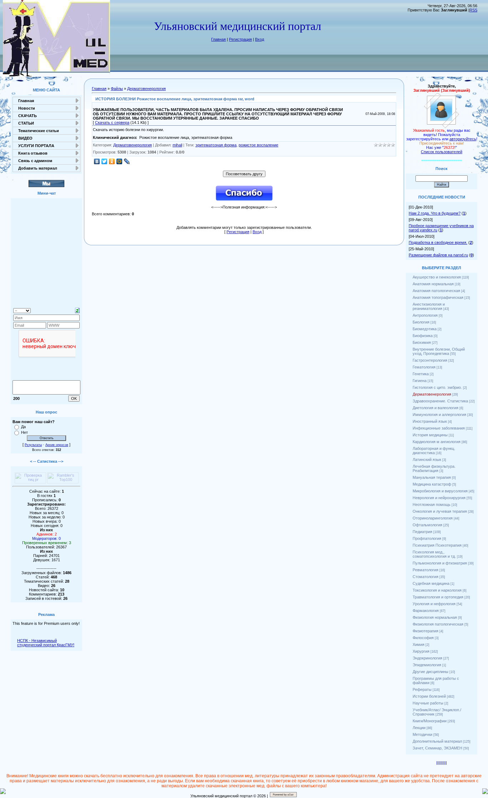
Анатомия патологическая (436, 290)
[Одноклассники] (112, 161)
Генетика (421, 374)
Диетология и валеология (435, 408)
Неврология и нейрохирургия (439, 498)
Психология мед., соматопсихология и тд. (434, 554)
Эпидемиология (427, 665)
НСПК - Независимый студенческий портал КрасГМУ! (45, 642)
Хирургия (421, 651)
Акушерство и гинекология (437, 277)
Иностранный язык (430, 421)
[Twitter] (104, 161)
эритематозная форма (215, 145)
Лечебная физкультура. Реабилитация (434, 468)
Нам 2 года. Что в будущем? (434, 213)
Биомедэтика (425, 329)
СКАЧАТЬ (27, 116)
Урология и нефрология (434, 604)
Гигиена (420, 380)
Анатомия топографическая (438, 297)
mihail (177, 145)
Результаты (33, 445)
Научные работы (428, 703)
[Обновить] (77, 310)
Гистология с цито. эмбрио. (437, 387)
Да (23, 427)
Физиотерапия (425, 631)
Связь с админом (35, 161)
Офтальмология (427, 525)
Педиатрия (422, 532)
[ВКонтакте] (97, 161)
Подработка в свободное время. (438, 242)
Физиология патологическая (438, 624)
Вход (259, 39)
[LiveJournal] (127, 161)
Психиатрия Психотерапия (437, 545)
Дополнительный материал (437, 741)
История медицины (430, 435)
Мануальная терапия (432, 477)
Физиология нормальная (435, 617)
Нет (24, 432)
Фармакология (426, 610)
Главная (218, 39)
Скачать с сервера (112, 122)
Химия (418, 644)
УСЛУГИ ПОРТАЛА (36, 146)
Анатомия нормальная (433, 284)
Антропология (425, 315)
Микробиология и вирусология (440, 491)
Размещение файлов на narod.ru (438, 255)
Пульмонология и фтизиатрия (440, 563)
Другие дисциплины (430, 671)
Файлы (117, 88)
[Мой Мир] (119, 161)
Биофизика (423, 335)
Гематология (424, 367)
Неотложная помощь (431, 504)
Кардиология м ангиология (436, 442)
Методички (422, 734)
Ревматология (425, 570)
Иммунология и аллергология (439, 414)
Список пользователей (441, 152)
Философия (423, 638)
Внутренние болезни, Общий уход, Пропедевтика (439, 351)
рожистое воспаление (258, 145)
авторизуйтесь (462, 139)
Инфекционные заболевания (439, 428)
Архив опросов (56, 445)
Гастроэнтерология (430, 360)
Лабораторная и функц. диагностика (434, 450)
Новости (26, 108)
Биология (421, 322)
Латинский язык (427, 459)
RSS (473, 10)
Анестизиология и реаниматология (429, 306)
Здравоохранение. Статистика (440, 401)
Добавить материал (37, 168)
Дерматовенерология (146, 88)
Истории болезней (429, 696)
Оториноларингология (433, 518)
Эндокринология (427, 658)
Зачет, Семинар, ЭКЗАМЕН (437, 748)
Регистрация (240, 39)
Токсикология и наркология (437, 590)
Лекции (419, 728)
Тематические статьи (38, 131)
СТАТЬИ (26, 123)
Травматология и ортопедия (438, 597)
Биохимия (422, 342)
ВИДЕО (25, 138)
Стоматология (425, 576)
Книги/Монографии (430, 721)
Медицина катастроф (432, 484)
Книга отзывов (33, 153)
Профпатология (427, 538)
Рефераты (422, 689)
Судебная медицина (431, 583)
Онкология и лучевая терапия (440, 511)
